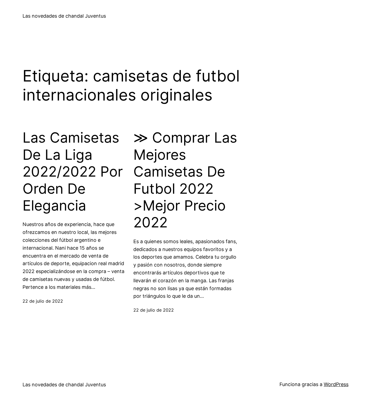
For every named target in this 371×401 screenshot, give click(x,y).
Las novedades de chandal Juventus (64, 16)
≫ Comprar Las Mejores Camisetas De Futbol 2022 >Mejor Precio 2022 (185, 180)
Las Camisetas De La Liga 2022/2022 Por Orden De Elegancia (73, 171)
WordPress (336, 384)
